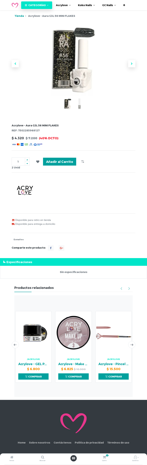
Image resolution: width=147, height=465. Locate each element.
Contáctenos (62, 442)
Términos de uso (118, 442)
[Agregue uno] (27, 159)
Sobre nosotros (39, 442)
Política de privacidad (89, 442)
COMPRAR (35, 376)
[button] (124, 5)
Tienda (19, 15)
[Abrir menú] (73, 458)
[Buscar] (42, 457)
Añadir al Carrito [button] (59, 161)
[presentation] (15, 344)
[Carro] (104, 457)
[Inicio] (11, 457)
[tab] (73, 262)
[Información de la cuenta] (135, 457)
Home (22, 442)
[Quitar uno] (27, 163)
